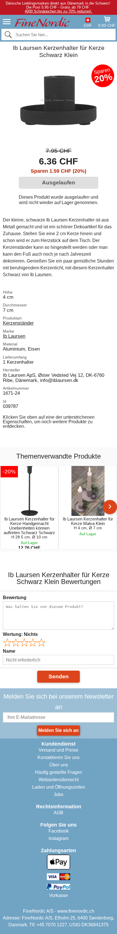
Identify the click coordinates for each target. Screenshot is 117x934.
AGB (58, 812)
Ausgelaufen (58, 183)
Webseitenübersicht (59, 779)
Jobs (58, 794)
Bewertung (14, 597)
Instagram (58, 838)
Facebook (59, 831)
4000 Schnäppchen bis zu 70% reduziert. (58, 11)
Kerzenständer (18, 323)
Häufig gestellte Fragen (58, 772)
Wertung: (20, 634)
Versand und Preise (58, 750)
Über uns (58, 764)
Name (9, 651)
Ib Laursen (14, 336)
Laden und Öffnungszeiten (58, 787)
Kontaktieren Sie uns (58, 757)
